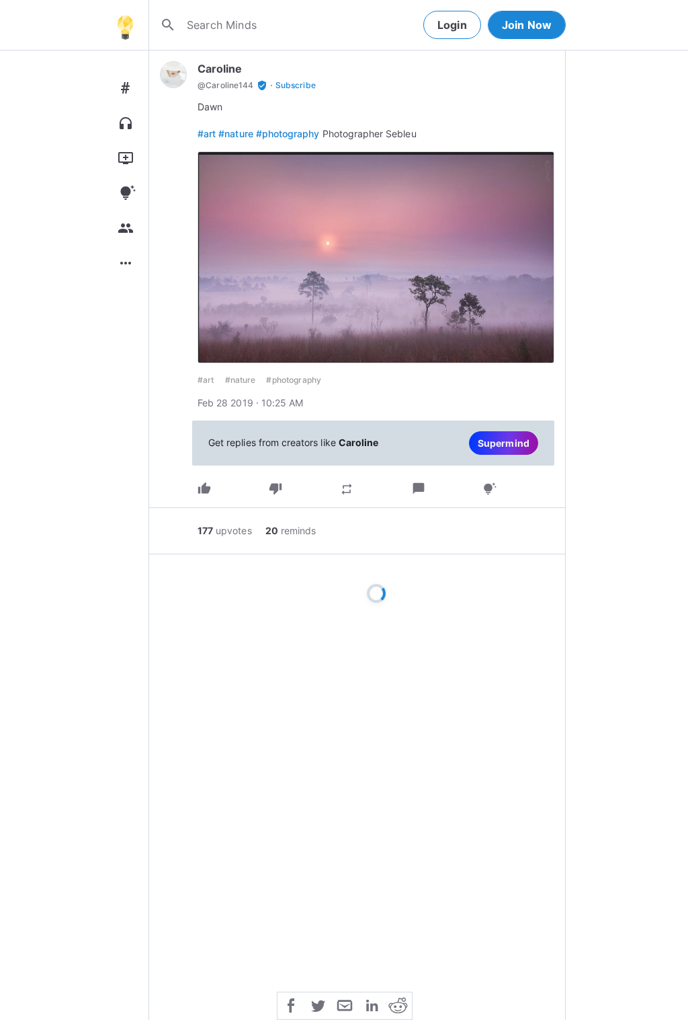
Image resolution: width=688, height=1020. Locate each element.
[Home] (125, 25)
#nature (235, 133)
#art (207, 133)
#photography (288, 133)
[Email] (344, 1004)
